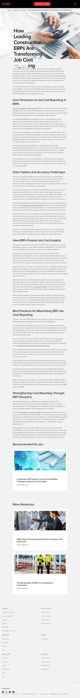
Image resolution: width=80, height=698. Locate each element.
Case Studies (5, 643)
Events (4, 650)
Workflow (4, 620)
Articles (24, 10)
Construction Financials (8, 612)
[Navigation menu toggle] (75, 4)
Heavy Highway (45, 623)
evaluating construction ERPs (30, 412)
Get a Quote (44, 639)
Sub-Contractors (45, 620)
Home (9, 10)
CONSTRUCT (5, 627)
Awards (4, 665)
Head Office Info (45, 665)
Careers (4, 673)
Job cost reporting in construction (24, 108)
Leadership (5, 662)
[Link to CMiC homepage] (7, 4)
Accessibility (43, 694)
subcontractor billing (40, 287)
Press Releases (6, 669)
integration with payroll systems (32, 205)
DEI (3, 676)
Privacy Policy (6, 694)
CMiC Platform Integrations (9, 631)
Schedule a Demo (42, 4)
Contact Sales (45, 658)
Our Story (4, 658)
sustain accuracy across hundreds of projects (34, 346)
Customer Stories (46, 612)
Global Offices (45, 669)
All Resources (5, 639)
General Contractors (46, 616)
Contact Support (45, 662)
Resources (16, 10)
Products (4, 646)
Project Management (7, 616)
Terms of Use (15, 694)
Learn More (21, 485)
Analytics (4, 623)
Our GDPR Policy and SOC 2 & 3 (29, 694)
